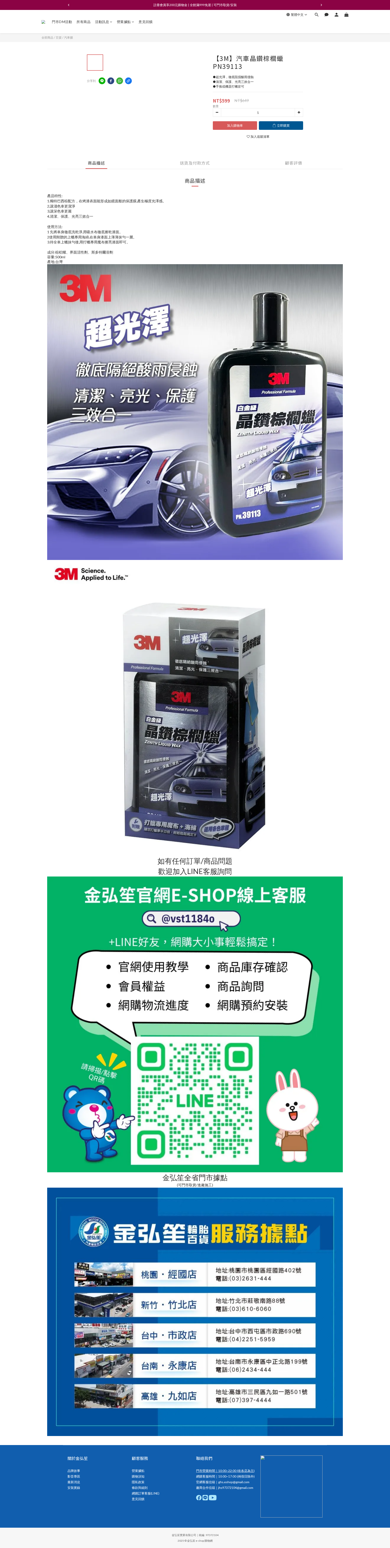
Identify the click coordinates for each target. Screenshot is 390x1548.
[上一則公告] (69, 5)
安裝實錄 (73, 1488)
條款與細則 (140, 1488)
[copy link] (128, 80)
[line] (102, 80)
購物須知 (138, 1476)
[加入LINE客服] (195, 1100)
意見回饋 (146, 22)
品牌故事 (73, 1471)
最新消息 (73, 1482)
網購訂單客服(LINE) (145, 1493)
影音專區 (73, 1476)
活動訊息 (102, 22)
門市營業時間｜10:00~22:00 (216, 1471)
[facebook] (110, 80)
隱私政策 (138, 1482)
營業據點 (124, 22)
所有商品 (84, 22)
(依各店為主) (245, 1471)
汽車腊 (68, 37)
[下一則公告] (321, 5)
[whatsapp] (119, 80)
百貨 (59, 37)
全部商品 (47, 37)
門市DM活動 (62, 22)
